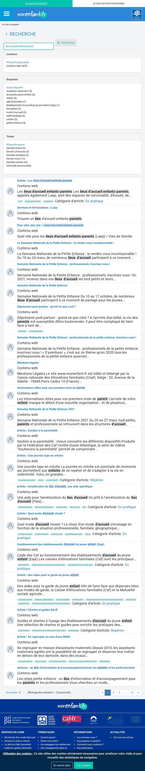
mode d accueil (16, 112)
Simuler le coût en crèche (17, 741)
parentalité (22, 331)
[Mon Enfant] (72, 706)
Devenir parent (48, 737)
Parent (42, 3)
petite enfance (16, 122)
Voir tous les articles (123, 737)
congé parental (23, 603)
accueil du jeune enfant (20, 94)
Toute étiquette (14, 87)
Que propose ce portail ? (89, 741)
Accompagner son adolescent (56, 744)
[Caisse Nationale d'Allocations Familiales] (137, 14)
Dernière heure (16, 148)
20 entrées (11, 692)
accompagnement (35, 331)
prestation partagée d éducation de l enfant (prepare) (51, 603)
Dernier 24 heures (17, 151)
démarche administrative (44, 507)
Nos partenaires (85, 748)
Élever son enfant (49, 741)
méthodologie (15, 115)
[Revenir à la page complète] (6, 34)
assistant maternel (19, 91)
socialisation (48, 201)
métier (11, 98)
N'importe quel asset (17, 62)
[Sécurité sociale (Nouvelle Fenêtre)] (93, 720)
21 (132, 692)
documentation (23, 630)
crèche (11, 119)
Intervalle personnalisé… (19, 165)
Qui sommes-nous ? (87, 737)
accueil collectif (52, 480)
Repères (96, 480)
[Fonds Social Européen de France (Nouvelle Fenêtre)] (114, 720)
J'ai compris (83, 765)
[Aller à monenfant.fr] (32, 14)
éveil (20, 201)
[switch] (7, 13)
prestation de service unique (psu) (80, 565)
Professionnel (115, 3)
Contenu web (16, 65)
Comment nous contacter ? (90, 744)
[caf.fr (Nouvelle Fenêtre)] (72, 720)
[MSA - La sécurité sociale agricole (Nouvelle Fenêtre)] (46, 720)
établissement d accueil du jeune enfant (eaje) (33, 105)
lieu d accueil (74, 507)
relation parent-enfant (32, 201)
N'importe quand (15, 144)
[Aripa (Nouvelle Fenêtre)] (17, 720)
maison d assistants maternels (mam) (82, 661)
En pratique (94, 201)
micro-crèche (131, 600)
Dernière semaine (17, 155)
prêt (84, 507)
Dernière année (17, 162)
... (125, 692)
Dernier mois (15, 158)
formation (13, 108)
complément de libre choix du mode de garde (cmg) (104, 600)
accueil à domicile (41, 534)
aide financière (16, 101)
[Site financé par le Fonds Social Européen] (135, 720)
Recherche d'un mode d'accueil (19, 737)
